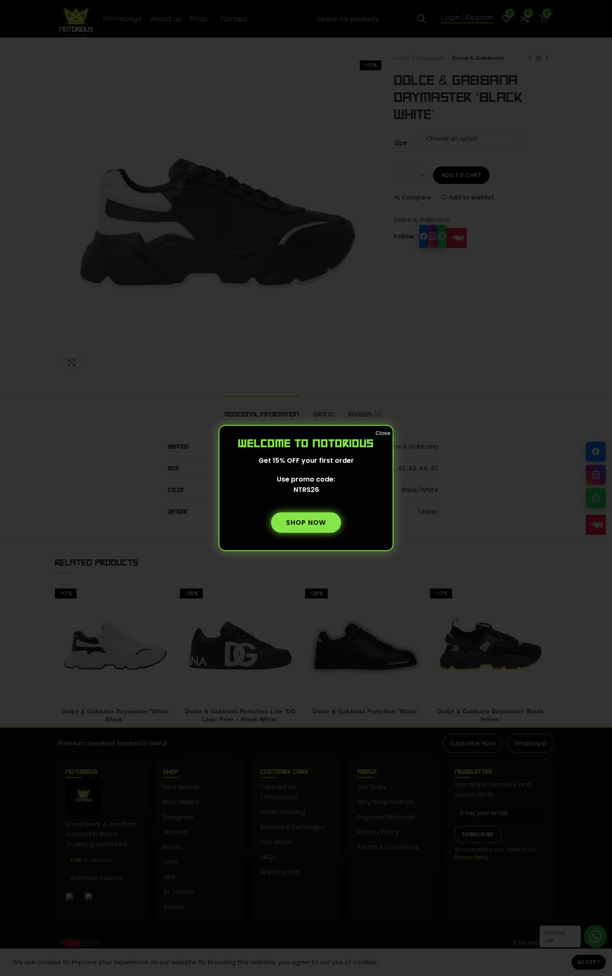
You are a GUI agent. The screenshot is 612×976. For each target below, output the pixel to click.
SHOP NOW (306, 522)
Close (383, 433)
